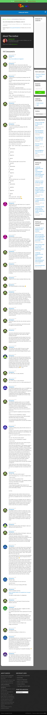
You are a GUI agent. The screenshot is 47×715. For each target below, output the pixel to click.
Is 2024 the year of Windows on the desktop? (39, 229)
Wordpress (3, 687)
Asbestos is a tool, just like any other (39, 181)
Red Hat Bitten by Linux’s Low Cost (39, 138)
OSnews (2, 713)
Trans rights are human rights (23, 686)
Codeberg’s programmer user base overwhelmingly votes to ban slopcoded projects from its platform (39, 171)
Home (5, 19)
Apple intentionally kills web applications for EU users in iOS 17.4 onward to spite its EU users (40, 237)
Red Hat (9, 19)
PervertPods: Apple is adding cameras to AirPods (40, 200)
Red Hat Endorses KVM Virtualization (39, 131)
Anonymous (11, 56)
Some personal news (40, 265)
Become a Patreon (40, 74)
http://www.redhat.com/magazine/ (16, 58)
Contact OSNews (21, 684)
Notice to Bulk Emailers (22, 682)
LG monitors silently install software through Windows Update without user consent (39, 209)
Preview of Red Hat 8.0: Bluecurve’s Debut (39, 124)
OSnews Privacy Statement (7, 675)
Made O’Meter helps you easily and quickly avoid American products (39, 247)
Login (37, 105)
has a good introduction (15, 27)
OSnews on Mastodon (22, 679)
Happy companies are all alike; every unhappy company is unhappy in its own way (40, 190)
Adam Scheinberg (5, 684)
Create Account (39, 103)
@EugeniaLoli (14, 44)
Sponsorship (20, 677)
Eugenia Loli (11, 39)
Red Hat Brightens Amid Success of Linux (39, 152)
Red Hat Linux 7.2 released (39, 144)
